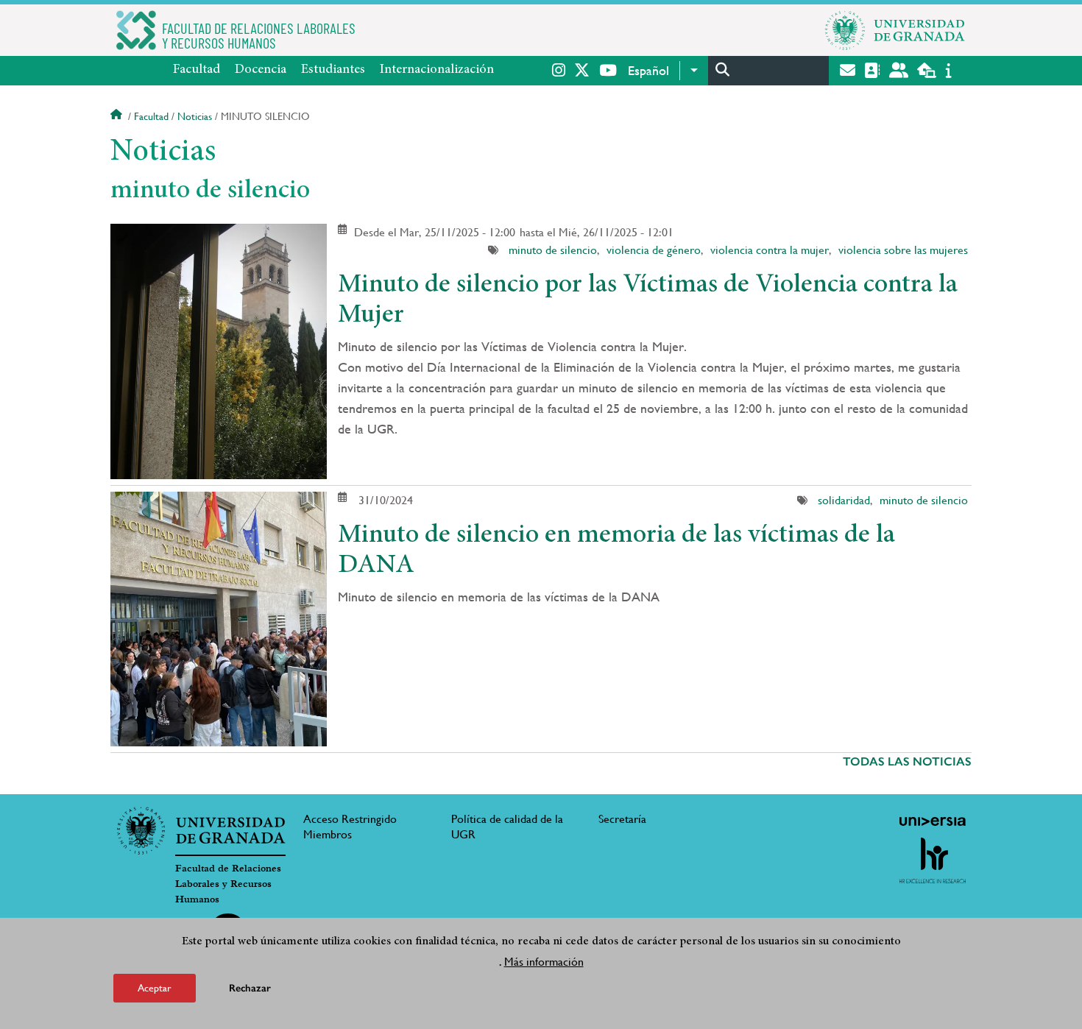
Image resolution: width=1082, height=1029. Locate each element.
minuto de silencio (553, 250)
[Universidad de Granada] (895, 30)
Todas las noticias (907, 761)
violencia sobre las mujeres (903, 250)
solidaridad (844, 500)
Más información (544, 962)
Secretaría (622, 819)
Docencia (260, 70)
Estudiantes (333, 70)
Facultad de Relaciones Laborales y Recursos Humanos (228, 884)
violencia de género (654, 250)
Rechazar (250, 988)
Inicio (117, 116)
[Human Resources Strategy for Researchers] (932, 860)
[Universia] (932, 821)
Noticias (194, 116)
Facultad (196, 70)
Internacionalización (437, 70)
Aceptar (155, 988)
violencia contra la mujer (769, 250)
